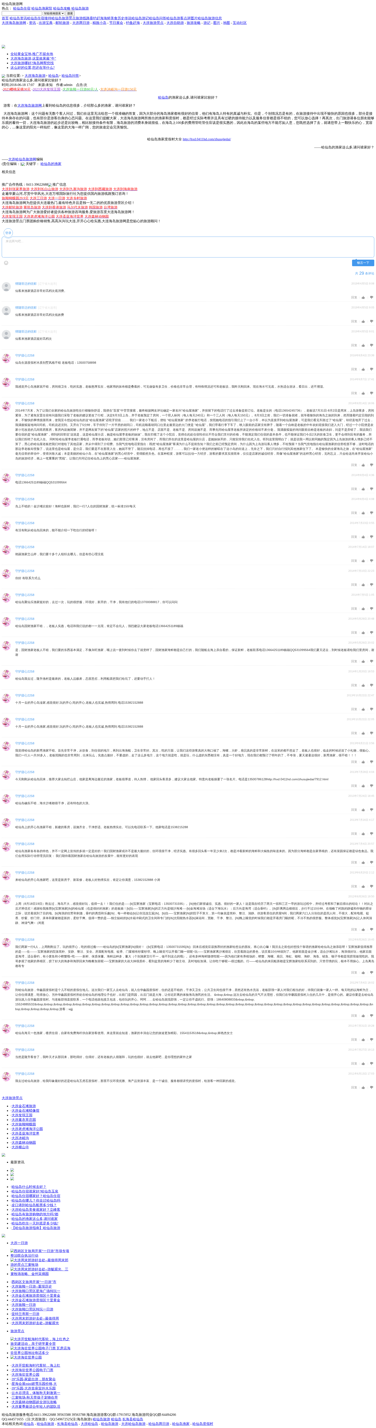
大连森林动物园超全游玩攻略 (34, 1402)
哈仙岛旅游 (80, 8)
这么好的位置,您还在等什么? (32, 67)
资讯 (32, 23)
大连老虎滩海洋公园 (27, 1129)
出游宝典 (46, 23)
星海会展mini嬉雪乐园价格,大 (34, 1384)
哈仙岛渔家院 (41, 8)
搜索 (70, 13)
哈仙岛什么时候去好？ (29, 1187)
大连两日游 (81, 23)
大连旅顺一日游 (24, 1305)
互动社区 (240, 23)
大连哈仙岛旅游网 (22, 159)
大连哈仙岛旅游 (133, 1424)
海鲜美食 (111, 18)
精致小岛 (99, 23)
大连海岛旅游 (35, 75)
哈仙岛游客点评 (178, 18)
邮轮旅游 (62, 23)
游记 (206, 23)
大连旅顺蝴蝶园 (24, 1124)
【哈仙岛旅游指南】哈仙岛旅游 (36, 1228)
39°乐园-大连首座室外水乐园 (34, 1388)
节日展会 (116, 23)
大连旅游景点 (153, 23)
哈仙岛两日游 (158, 1424)
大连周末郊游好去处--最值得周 (35, 1318)
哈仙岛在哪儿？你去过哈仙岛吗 (36, 1200)
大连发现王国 (22, 1115)
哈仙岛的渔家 (50, 164)
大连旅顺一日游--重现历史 (32, 1286)
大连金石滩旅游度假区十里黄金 (36, 1295)
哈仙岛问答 (157, 18)
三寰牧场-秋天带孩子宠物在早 (35, 1397)
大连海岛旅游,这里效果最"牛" (33, 58)
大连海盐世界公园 (25, 1374)
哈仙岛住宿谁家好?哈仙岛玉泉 (35, 1191)
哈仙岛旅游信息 (210, 18)
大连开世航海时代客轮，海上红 (36, 1365)
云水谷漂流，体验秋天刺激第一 (36, 1393)
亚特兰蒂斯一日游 (25, 1314)
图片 (194, 18)
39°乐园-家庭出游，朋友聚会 (34, 1379)
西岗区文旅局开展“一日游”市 (34, 1282)
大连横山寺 (20, 1147)
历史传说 (124, 18)
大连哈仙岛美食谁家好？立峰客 (36, 1209)
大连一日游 (19, 1243)
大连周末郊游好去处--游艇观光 (35, 1323)
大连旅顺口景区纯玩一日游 (32, 1309)
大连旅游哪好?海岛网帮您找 (32, 63)
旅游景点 (17, 1331)
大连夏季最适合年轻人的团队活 (36, 1406)
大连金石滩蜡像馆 (25, 1110)
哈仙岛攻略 (61, 8)
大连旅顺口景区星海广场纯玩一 (36, 1291)
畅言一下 (363, 262)
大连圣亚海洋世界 (25, 1133)
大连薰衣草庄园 (24, 1120)
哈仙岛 (53, 75)
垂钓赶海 (97, 18)
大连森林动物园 (24, 1142)
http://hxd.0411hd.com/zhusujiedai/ (207, 139)
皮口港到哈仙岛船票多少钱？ (34, 1205)
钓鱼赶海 (133, 23)
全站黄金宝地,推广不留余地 (31, 54)
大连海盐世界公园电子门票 (32, 1370)
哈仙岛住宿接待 (39, 18)
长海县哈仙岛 (132, 1419)
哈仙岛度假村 (202, 1424)
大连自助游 (175, 23)
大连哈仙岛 (89, 1424)
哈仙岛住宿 (21, 8)
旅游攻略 (194, 23)
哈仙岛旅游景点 (63, 18)
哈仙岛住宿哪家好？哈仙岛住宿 (36, 1196)
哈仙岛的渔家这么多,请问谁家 (35, 1219)
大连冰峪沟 (20, 1138)
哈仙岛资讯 (18, 18)
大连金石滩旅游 (24, 1106)
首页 (5, 18)
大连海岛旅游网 (14, 23)
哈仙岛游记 (140, 18)
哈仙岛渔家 (181, 1424)
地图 (226, 23)
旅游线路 (83, 18)
